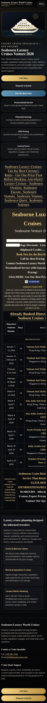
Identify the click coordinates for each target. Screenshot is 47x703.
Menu (41, 4)
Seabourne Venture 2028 (32, 287)
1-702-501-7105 (11, 654)
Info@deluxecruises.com (17, 657)
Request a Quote (23, 85)
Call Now (23, 78)
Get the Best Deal (23, 93)
